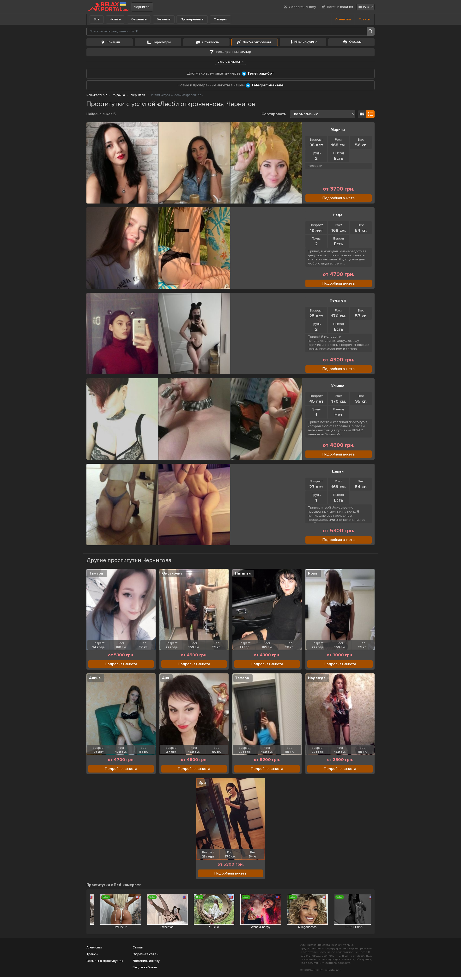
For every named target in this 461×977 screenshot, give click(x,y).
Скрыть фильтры (229, 62)
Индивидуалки (305, 42)
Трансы (364, 19)
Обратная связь (145, 954)
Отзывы (355, 42)
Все (97, 19)
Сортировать (273, 114)
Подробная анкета (338, 198)
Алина (95, 678)
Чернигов (142, 7)
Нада (337, 215)
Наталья (243, 573)
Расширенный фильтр (233, 52)
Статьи (138, 947)
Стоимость (210, 42)
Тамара (96, 573)
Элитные (163, 19)
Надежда (317, 678)
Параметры (162, 42)
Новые (115, 19)
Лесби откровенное (259, 42)
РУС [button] (366, 7)
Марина (338, 129)
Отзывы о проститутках (104, 961)
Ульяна (337, 386)
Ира (202, 782)
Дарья (338, 471)
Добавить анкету (302, 7)
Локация (113, 42)
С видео (220, 19)
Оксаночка (172, 573)
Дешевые (139, 19)
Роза (312, 573)
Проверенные (192, 19)
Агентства (343, 19)
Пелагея (338, 300)
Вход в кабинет (145, 967)
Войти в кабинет (340, 7)
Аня (165, 678)
